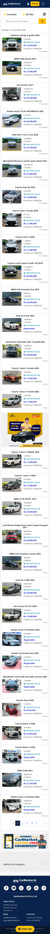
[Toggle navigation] (43, 4)
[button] (28, 3)
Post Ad (35, 3)
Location (11, 14)
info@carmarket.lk (10, 918)
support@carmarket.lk (11, 920)
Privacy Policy (34, 931)
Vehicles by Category (14, 864)
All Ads (29, 14)
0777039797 (36, 920)
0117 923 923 (37, 918)
